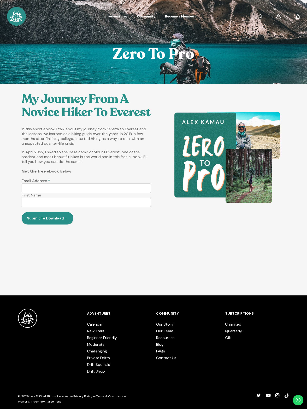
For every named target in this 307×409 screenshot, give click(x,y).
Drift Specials (98, 364)
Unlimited (233, 324)
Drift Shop (96, 371)
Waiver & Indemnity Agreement (39, 401)
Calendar (95, 324)
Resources (165, 337)
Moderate (96, 344)
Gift (228, 337)
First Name (31, 195)
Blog (160, 344)
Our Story (164, 324)
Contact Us (166, 357)
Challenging (97, 351)
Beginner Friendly (102, 337)
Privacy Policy (82, 396)
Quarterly (233, 331)
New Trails (96, 331)
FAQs (160, 351)
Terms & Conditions (109, 396)
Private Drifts (98, 357)
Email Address (36, 181)
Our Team (164, 331)
